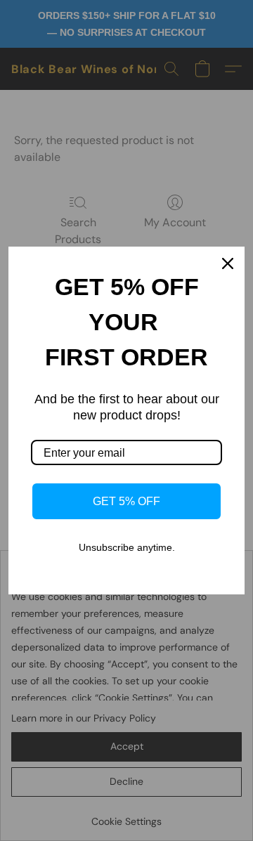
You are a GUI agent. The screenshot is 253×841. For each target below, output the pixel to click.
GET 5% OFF (126, 501)
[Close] (228, 263)
